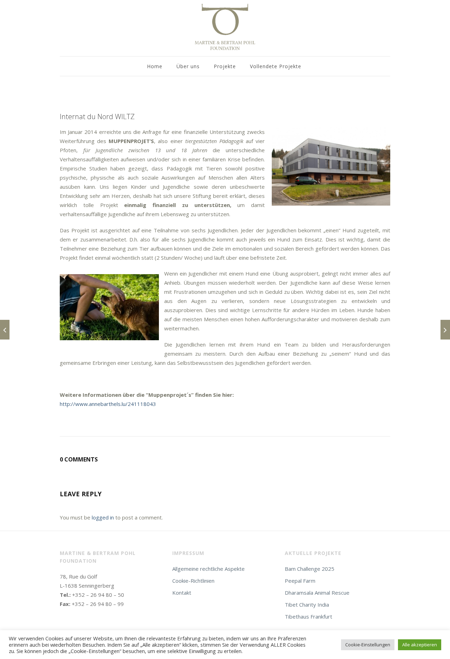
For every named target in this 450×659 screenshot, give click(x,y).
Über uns (188, 66)
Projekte (225, 66)
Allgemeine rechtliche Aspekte (208, 568)
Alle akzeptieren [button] (419, 644)
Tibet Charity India (307, 604)
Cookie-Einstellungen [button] (367, 644)
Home (154, 66)
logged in (103, 517)
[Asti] (445, 330)
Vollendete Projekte (275, 66)
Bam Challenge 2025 (309, 568)
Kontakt (181, 592)
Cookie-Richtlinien (193, 580)
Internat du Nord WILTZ (97, 116)
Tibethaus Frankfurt (308, 616)
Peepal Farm (300, 580)
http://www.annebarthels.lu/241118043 (108, 403)
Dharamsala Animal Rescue (317, 592)
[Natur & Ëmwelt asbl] (4, 330)
